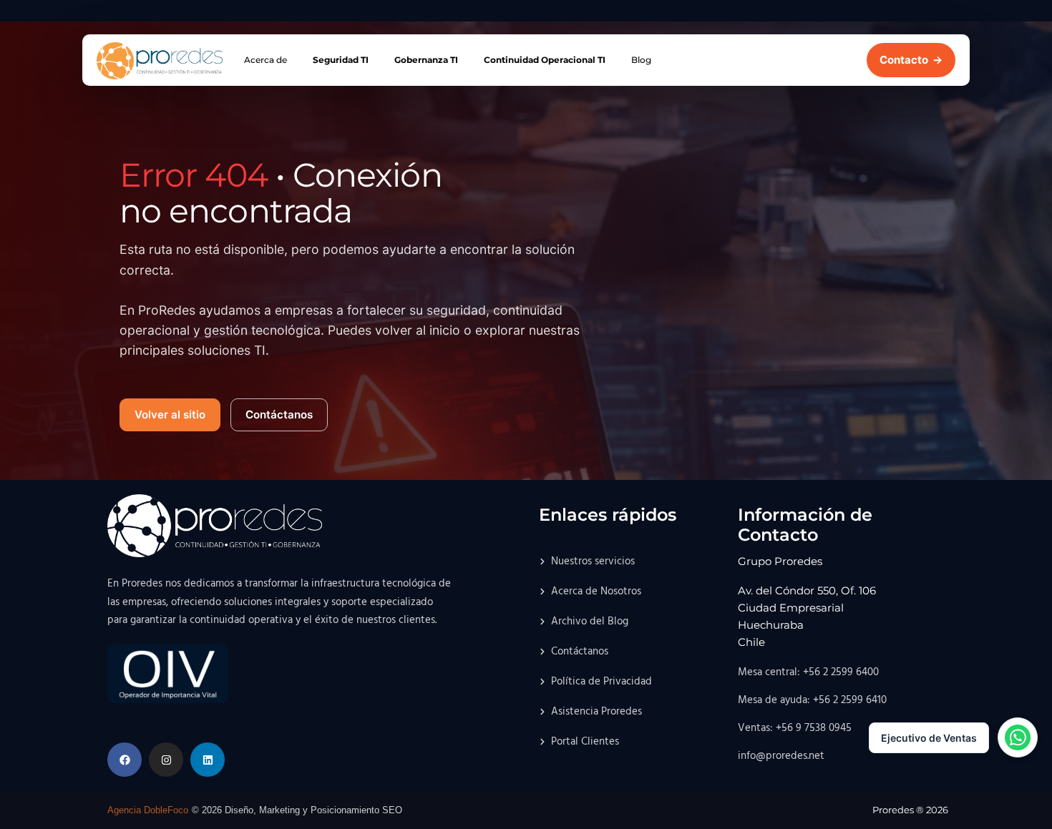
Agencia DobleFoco (147, 810)
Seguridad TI (341, 59)
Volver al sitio (170, 414)
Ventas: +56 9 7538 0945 (795, 728)
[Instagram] (166, 759)
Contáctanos (279, 414)
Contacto (911, 60)
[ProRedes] (160, 60)
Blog (641, 59)
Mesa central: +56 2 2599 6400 (808, 672)
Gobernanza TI (426, 59)
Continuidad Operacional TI (544, 59)
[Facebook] (124, 759)
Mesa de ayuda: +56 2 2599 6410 (812, 700)
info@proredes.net (781, 756)
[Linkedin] (207, 759)
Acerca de (265, 59)
